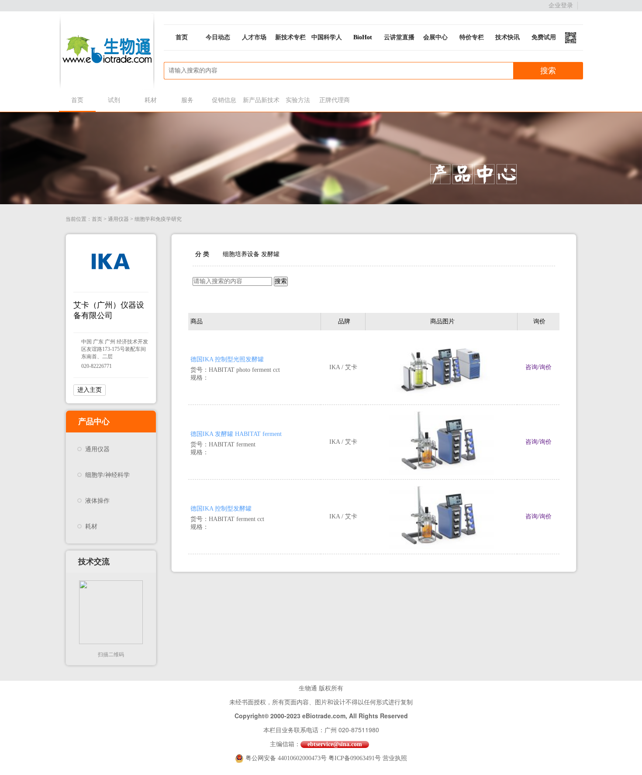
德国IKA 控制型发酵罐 (221, 508)
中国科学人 (326, 37)
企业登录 (561, 5)
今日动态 (218, 37)
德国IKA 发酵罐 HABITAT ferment (236, 434)
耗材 (151, 100)
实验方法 (298, 100)
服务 (187, 100)
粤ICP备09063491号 (354, 758)
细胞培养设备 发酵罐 (251, 254)
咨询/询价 (538, 367)
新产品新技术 (261, 100)
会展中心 (435, 37)
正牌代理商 (334, 100)
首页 (182, 37)
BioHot (362, 37)
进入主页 (89, 390)
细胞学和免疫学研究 (158, 219)
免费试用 (544, 37)
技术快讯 (507, 37)
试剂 (114, 100)
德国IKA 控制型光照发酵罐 (227, 359)
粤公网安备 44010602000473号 (286, 758)
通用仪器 (118, 219)
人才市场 (254, 37)
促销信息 (224, 100)
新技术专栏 (290, 37)
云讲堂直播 (399, 37)
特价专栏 (471, 37)
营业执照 (395, 758)
